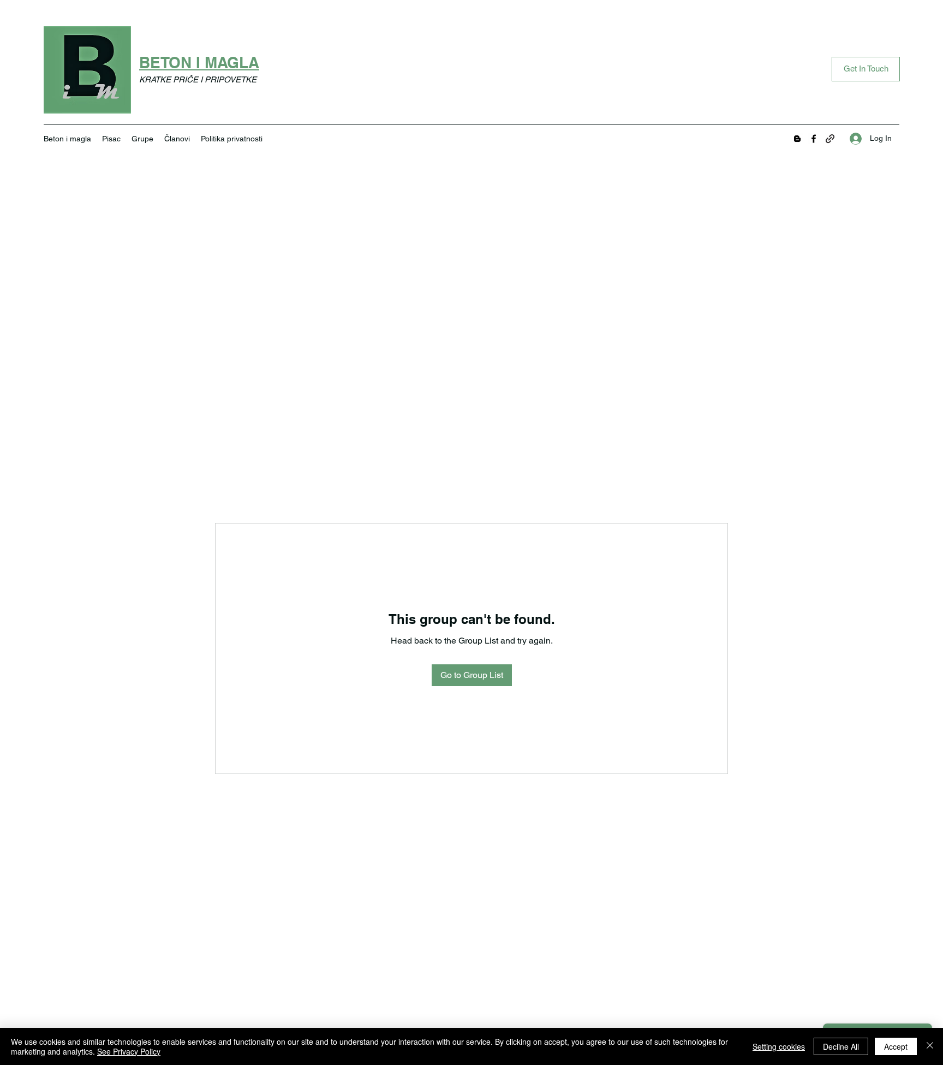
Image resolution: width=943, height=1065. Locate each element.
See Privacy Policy (128, 1051)
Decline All (841, 1046)
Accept (896, 1046)
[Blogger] (797, 138)
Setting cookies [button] (779, 1046)
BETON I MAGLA (199, 62)
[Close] (929, 1046)
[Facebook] (813, 138)
